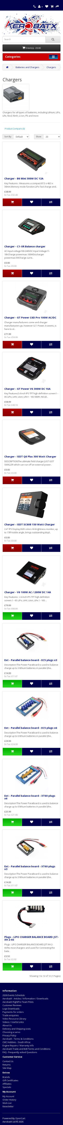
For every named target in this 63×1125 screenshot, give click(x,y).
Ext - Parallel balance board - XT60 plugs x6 (29, 797)
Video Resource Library (14, 1018)
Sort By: (8, 136)
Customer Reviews (12, 1005)
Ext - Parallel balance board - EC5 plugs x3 (30, 660)
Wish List (7, 1103)
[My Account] (40, 6)
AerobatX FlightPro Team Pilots (18, 1001)
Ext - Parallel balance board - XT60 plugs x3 (29, 868)
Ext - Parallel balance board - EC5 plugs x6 (30, 727)
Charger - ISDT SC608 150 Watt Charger (29, 524)
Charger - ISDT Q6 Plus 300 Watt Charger (30, 456)
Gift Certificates (10, 1080)
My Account (8, 1096)
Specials (7, 1087)
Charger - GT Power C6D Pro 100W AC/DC (30, 317)
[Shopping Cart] (52, 6)
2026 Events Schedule (14, 995)
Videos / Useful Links (13, 1022)
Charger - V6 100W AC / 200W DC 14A (27, 592)
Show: (38, 136)
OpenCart (20, 1118)
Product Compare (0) (15, 128)
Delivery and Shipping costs (17, 1028)
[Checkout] (57, 6)
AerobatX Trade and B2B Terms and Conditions (26, 1048)
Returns (7, 1064)
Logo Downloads (11, 1008)
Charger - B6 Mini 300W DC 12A (23, 178)
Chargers (51, 67)
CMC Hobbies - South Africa (16, 1042)
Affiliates (7, 1083)
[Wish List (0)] (46, 6)
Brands (6, 1077)
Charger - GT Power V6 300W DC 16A (27, 388)
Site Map (7, 1067)
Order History (9, 1099)
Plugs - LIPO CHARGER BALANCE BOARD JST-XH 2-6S (31, 938)
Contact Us (8, 1061)
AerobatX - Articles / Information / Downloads (25, 998)
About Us (7, 1025)
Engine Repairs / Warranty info (18, 1045)
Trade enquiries (11, 1015)
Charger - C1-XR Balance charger (24, 246)
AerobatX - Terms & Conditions (18, 1038)
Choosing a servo (11, 1032)
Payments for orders (13, 1011)
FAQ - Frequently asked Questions (20, 1052)
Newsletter (8, 1106)
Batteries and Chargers (27, 67)
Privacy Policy (9, 1035)
